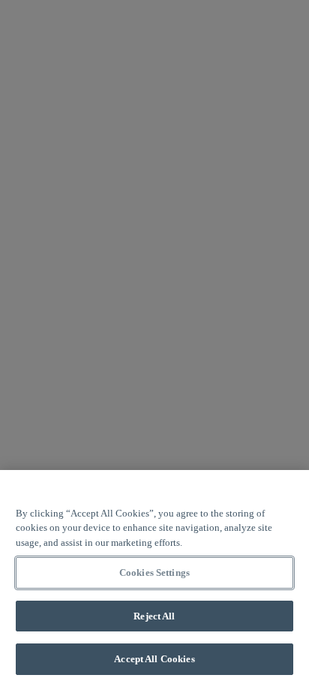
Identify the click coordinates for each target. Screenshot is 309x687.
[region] (154, 578)
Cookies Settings (154, 572)
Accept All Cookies (154, 658)
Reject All (154, 616)
